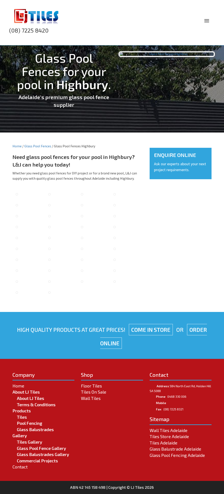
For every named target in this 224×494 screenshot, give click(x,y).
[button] (127, 54)
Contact (20, 466)
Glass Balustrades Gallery (43, 454)
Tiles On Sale (93, 391)
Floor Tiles (91, 385)
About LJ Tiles (26, 391)
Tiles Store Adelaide (169, 436)
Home (17, 146)
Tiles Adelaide (163, 442)
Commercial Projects (37, 460)
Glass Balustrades (35, 429)
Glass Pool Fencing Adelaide (177, 455)
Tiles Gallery (29, 441)
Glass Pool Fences (37, 146)
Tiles (22, 417)
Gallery (19, 435)
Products (21, 410)
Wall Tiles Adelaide (168, 430)
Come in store (150, 329)
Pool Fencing (29, 423)
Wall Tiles (91, 398)
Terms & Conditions (36, 404)
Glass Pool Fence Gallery (41, 448)
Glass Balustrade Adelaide (175, 448)
